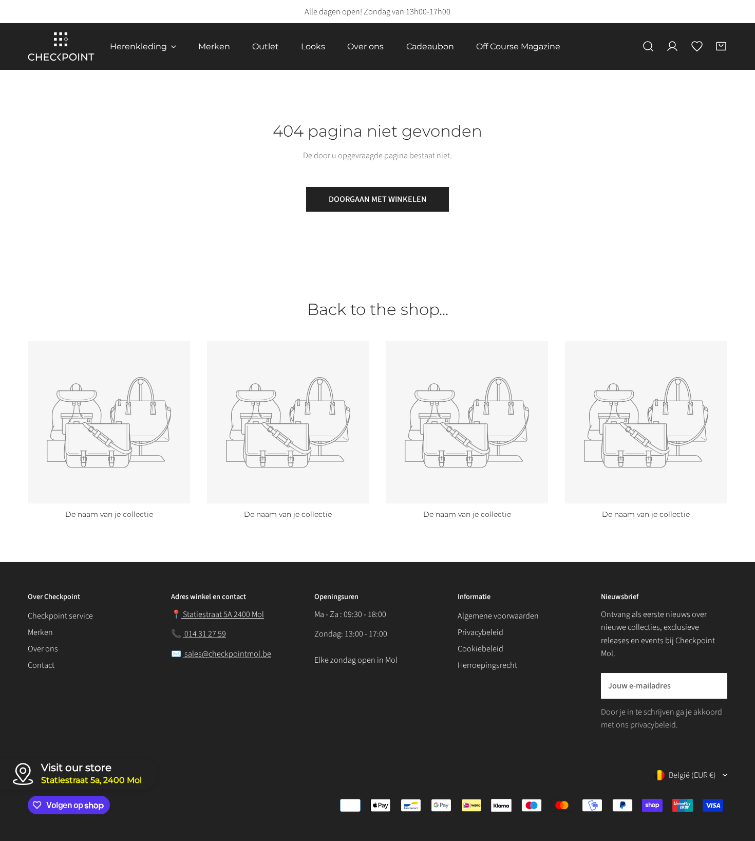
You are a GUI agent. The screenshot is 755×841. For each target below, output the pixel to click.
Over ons (43, 649)
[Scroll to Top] (736, 779)
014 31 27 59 (204, 634)
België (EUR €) (692, 775)
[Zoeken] (648, 46)
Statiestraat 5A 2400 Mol (222, 614)
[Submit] (713, 685)
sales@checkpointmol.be (227, 654)
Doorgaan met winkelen (378, 199)
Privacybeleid (480, 632)
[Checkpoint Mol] (61, 46)
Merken (40, 632)
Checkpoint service (60, 616)
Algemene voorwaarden (498, 616)
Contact (41, 665)
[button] (721, 46)
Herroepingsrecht (487, 665)
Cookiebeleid (480, 649)
